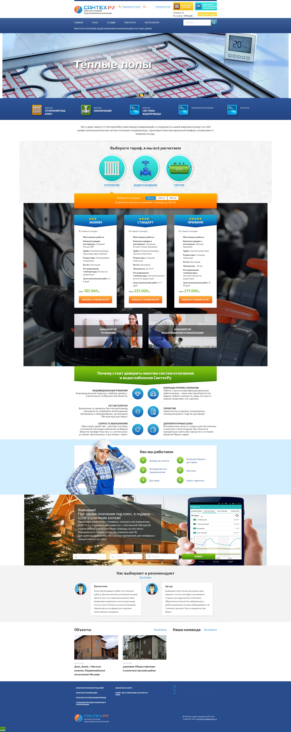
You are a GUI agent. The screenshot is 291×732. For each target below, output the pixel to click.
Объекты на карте (123, 688)
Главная (78, 22)
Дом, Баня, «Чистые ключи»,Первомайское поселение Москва (89, 670)
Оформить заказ (207, 14)
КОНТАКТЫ (244, 108)
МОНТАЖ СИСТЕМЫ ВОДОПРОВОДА (91, 698)
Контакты (130, 22)
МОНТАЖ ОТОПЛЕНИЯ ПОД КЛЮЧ (90, 688)
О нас (95, 22)
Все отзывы (145, 577)
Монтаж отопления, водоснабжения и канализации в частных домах (113, 28)
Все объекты (160, 629)
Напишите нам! (163, 6)
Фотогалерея (152, 22)
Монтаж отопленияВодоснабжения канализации (98, 12)
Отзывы (111, 22)
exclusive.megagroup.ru (207, 719)
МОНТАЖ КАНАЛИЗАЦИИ (86, 693)
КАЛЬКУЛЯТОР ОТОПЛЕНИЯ (202, 108)
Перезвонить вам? (131, 6)
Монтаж (55, 111)
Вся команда (210, 629)
